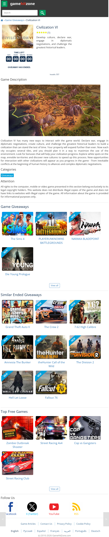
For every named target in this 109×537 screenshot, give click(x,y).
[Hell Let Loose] (17, 382)
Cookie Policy (83, 523)
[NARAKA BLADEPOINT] (85, 223)
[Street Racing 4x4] (51, 428)
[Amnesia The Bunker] (17, 347)
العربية (67, 531)
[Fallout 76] (51, 382)
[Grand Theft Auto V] (17, 312)
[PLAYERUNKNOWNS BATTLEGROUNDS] (51, 223)
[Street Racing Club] (17, 463)
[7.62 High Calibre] (85, 312)
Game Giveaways (14, 20)
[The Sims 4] (17, 223)
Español (41, 531)
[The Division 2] (85, 347)
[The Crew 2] (51, 312)
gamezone (22, 3)
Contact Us (46, 523)
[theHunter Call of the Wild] (51, 347)
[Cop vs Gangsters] (85, 428)
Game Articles (28, 523)
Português (81, 531)
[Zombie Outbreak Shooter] (17, 428)
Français (55, 531)
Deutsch (95, 531)
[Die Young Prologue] (17, 259)
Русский (28, 531)
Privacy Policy (64, 523)
